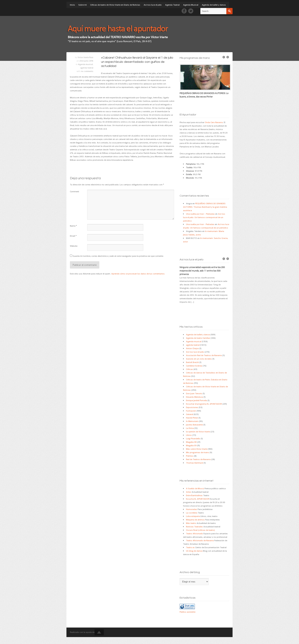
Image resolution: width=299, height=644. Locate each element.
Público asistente (187, 612)
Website (73, 246)
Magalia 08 (191, 442)
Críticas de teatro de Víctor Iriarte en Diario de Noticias (115, 4)
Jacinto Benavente (194, 424)
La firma (190, 428)
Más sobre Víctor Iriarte (196, 449)
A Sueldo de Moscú (195, 488)
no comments (87, 71)
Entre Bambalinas (194, 495)
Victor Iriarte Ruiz (85, 57)
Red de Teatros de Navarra (198, 459)
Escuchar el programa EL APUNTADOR (204, 404)
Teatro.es (190, 547)
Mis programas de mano (197, 452)
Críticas (189, 369)
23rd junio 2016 (86, 61)
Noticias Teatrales (194, 526)
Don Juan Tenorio (194, 393)
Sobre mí (82, 4)
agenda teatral (86, 68)
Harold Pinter (192, 417)
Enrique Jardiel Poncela (196, 400)
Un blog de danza (194, 551)
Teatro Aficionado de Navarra (200, 540)
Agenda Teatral (172, 4)
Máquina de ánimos (195, 519)
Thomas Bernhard (194, 462)
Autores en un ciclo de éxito (199, 358)
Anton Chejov (192, 348)
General (189, 414)
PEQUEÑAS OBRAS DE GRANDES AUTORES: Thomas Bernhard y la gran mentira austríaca (205, 207)
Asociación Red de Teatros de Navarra (204, 355)
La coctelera (191, 512)
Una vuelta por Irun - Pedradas (200, 224)
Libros (189, 435)
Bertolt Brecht (192, 362)
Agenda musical (85, 64)
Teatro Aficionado (194, 533)
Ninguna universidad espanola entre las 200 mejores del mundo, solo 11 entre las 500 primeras (202, 270)
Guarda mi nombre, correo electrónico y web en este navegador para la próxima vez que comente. (118, 256)
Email (72, 236)
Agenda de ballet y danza (214, 4)
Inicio (72, 4)
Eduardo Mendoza (194, 397)
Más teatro (191, 523)
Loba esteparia (193, 516)
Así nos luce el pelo (153, 4)
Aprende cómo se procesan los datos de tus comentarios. (138, 273)
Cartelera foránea (194, 365)
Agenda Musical (190, 4)
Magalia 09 (191, 445)
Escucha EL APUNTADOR (197, 499)
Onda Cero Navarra (214, 122)
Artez (188, 492)
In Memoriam (192, 421)
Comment (74, 191)
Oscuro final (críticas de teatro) (200, 530)
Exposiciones (192, 407)
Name (72, 225)
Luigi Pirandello (193, 438)
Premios (189, 456)
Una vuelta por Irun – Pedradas (200, 214)
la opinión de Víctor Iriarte (198, 431)
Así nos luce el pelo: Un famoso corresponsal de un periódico (204, 217)
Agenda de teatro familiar (198, 338)
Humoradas (191, 509)
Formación (191, 410)
